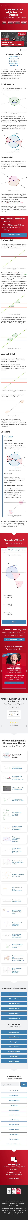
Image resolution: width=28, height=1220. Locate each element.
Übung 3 (17, 550)
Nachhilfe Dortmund (14, 1115)
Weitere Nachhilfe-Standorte (14, 1144)
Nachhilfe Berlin (14, 1091)
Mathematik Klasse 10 (14, 1018)
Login (16, 1205)
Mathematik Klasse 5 (14, 994)
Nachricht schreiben (14, 1178)
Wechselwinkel (13, 63)
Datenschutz (13, 1203)
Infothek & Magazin (8, 1201)
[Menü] (19, 713)
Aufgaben (14, 1042)
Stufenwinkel (13, 61)
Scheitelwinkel (13, 56)
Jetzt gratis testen (14, 235)
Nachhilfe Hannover (14, 1124)
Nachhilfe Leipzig (14, 1134)
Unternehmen (19, 1201)
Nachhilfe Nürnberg (14, 1100)
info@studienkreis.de (14, 1213)
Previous (1, 671)
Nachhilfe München (14, 1095)
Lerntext (10, 22)
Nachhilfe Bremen (14, 1129)
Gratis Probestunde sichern (14, 683)
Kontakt (11, 1205)
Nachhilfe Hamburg (14, 1119)
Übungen (17, 22)
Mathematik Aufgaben (5, 5)
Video (4, 22)
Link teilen (24, 50)
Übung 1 (4, 550)
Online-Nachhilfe (16, 679)
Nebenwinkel (13, 58)
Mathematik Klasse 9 (14, 1013)
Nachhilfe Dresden (14, 1139)
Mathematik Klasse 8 (14, 1008)
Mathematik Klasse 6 (14, 998)
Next (26, 671)
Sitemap (21, 1203)
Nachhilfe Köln (14, 1105)
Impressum (5, 1203)
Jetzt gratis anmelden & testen (14, 639)
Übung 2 (10, 550)
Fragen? (24, 22)
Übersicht (13, 65)
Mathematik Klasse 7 (14, 1003)
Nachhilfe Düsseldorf (14, 1110)
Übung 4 (24, 550)
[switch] (18, 714)
